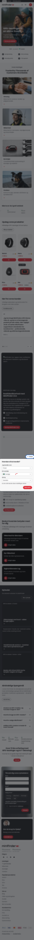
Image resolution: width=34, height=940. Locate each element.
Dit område (5, 471)
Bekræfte (28, 487)
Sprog (4, 477)
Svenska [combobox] (5, 480)
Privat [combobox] (5, 468)
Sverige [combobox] (7, 474)
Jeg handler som (7, 465)
